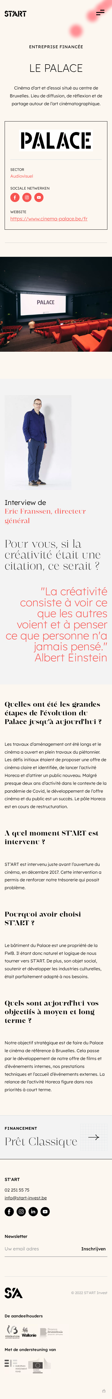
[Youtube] (38, 197)
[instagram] (21, 1211)
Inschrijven (93, 1248)
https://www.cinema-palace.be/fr (49, 218)
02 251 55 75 (17, 1190)
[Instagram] (27, 197)
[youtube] (45, 1211)
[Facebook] (15, 197)
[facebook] (9, 1211)
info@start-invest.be (26, 1197)
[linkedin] (33, 1211)
